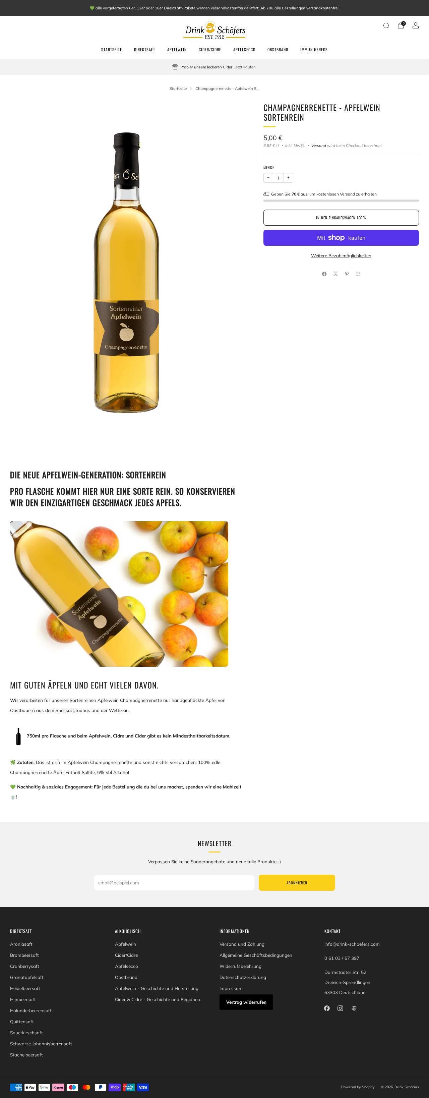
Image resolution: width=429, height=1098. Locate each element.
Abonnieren (297, 882)
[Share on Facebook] (324, 274)
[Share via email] (358, 274)
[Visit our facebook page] (326, 1008)
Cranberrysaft (24, 966)
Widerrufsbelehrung (240, 966)
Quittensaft (22, 1021)
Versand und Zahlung (242, 944)
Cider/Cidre (210, 49)
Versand (318, 145)
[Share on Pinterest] (347, 274)
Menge (268, 167)
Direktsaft (144, 49)
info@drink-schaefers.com (352, 944)
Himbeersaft (23, 999)
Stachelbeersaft (26, 1054)
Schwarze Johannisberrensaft (41, 1043)
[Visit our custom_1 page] (354, 1008)
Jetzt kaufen (245, 67)
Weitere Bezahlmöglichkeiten (341, 255)
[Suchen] (386, 25)
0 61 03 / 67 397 (341, 958)
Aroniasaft (21, 944)
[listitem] (214, 8)
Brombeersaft (24, 955)
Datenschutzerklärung (243, 977)
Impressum (231, 988)
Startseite (111, 49)
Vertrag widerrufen (246, 1002)
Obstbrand (277, 49)
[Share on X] (335, 274)
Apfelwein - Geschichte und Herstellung (156, 988)
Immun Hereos (314, 49)
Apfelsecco (244, 49)
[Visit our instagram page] (340, 1008)
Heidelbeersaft (25, 988)
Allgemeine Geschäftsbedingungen (256, 955)
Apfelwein (177, 49)
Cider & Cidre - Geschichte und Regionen (157, 999)
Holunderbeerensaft (31, 1010)
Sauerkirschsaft (26, 1032)
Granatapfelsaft (27, 977)
